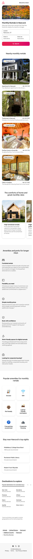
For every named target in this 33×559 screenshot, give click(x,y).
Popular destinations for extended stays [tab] (13, 485)
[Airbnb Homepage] (3, 2)
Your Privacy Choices (21, 551)
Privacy (7, 551)
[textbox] (8, 39)
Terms (12, 551)
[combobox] (15, 33)
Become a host (24, 3)
